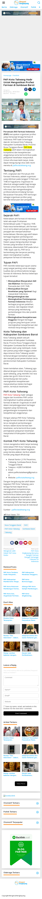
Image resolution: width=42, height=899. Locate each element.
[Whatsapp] (26, 94)
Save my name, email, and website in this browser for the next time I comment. (20, 707)
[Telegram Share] (34, 89)
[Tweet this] (30, 89)
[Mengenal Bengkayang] (21, 2)
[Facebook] (12, 543)
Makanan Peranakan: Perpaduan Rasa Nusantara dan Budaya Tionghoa (30, 619)
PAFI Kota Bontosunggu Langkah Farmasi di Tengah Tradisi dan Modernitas (29, 581)
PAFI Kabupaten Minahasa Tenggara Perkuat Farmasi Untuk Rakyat (29, 573)
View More (21, 784)
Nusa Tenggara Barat (13, 525)
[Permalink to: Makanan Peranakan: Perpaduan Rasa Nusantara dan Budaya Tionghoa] (30, 611)
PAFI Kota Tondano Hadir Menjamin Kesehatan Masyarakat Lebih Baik (11, 573)
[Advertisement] (21, 37)
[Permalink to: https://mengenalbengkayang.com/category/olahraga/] (37, 873)
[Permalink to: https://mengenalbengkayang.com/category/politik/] (37, 812)
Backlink (6, 93)
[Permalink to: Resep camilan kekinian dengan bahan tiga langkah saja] (12, 646)
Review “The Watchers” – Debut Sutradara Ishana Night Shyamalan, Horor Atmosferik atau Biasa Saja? (11, 637)
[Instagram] (21, 543)
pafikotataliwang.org (22, 165)
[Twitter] (16, 543)
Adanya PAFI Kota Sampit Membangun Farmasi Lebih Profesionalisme (29, 588)
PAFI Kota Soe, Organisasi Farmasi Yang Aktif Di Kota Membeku (11, 595)
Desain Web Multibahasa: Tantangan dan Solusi (28, 654)
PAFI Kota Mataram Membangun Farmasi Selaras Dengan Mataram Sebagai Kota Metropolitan (12, 588)
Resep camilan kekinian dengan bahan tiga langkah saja (11, 654)
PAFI (26, 525)
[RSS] (30, 543)
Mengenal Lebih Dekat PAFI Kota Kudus (10, 552)
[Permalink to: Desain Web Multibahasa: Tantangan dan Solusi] (30, 646)
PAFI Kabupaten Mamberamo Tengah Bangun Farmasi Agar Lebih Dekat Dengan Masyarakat (11, 581)
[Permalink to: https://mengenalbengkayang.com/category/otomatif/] (37, 803)
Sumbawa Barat (29, 529)
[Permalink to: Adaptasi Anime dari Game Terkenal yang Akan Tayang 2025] (30, 629)
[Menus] (3, 2)
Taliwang (8, 532)
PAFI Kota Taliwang (12, 529)
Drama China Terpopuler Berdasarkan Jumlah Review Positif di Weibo (12, 619)
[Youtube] (25, 543)
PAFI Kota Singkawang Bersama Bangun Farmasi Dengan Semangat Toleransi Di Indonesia (30, 555)
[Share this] (26, 89)
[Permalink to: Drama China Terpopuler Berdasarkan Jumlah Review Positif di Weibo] (12, 611)
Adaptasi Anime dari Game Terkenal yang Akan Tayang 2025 (30, 637)
